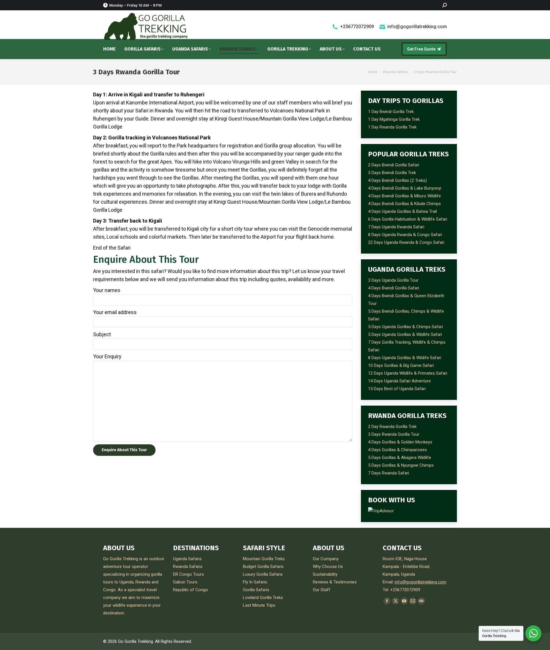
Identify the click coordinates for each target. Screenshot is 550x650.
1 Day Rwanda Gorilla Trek (392, 127)
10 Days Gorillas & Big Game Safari (401, 365)
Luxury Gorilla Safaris (263, 574)
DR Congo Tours (188, 574)
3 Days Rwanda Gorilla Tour (393, 434)
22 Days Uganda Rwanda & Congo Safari (406, 242)
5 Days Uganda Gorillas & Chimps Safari (405, 326)
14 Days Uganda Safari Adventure (399, 381)
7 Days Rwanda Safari (388, 473)
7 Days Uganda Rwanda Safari (396, 226)
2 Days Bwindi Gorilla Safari (393, 165)
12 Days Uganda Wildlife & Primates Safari (407, 373)
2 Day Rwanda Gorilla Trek (392, 426)
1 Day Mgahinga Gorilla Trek (394, 119)
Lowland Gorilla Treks (263, 597)
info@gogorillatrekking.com (417, 26)
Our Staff (321, 589)
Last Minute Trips (259, 605)
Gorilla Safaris (256, 589)
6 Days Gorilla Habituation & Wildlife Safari (407, 219)
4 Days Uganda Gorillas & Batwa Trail (402, 211)
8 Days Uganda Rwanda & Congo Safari (405, 234)
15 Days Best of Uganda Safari (397, 388)
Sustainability (325, 574)
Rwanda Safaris (188, 566)
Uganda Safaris (187, 558)
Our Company (326, 558)
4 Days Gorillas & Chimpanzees (397, 449)
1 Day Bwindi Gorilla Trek (391, 111)
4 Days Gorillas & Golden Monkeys (400, 442)
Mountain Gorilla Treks (264, 558)
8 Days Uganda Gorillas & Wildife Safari (404, 357)
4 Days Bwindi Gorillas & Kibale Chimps (404, 203)
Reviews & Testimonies (335, 582)
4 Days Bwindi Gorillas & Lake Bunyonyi (404, 188)
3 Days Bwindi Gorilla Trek (392, 172)
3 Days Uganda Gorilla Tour (393, 280)
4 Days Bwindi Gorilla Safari (393, 288)
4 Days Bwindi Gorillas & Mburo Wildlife (404, 195)
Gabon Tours (185, 582)
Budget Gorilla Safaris (263, 566)
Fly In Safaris (255, 582)
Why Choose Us (328, 566)
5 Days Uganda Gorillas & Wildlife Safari (405, 334)
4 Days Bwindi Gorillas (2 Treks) (397, 180)
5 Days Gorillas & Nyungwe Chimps (401, 465)
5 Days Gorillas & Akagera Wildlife (399, 457)
